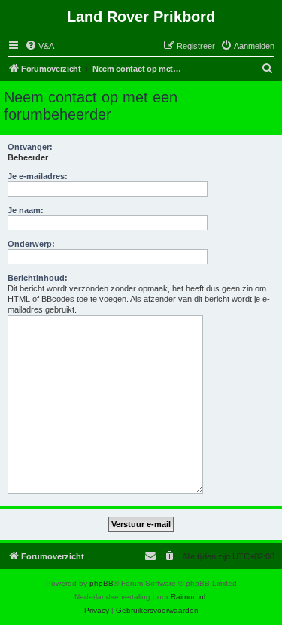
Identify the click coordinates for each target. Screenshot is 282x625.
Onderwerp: (31, 243)
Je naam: (26, 210)
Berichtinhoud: (38, 277)
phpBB (101, 583)
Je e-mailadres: (38, 176)
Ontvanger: (30, 146)
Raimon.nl (188, 597)
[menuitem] (39, 46)
